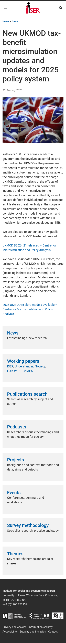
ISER (10, 366)
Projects (15, 460)
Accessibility (10, 631)
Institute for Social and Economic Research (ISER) (33, 8)
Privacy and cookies (14, 627)
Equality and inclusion (33, 631)
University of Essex (39, 615)
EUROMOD (14, 371)
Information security (41, 627)
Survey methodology (28, 525)
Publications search (27, 394)
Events (14, 492)
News (12, 333)
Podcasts (16, 427)
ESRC (14, 615)
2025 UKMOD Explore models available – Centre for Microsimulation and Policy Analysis (30, 309)
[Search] (60, 8)
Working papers (23, 361)
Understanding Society (30, 366)
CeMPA (28, 371)
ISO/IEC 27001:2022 (57, 615)
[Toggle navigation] (5, 8)
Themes (15, 554)
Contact (53, 631)
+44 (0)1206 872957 (15, 604)
